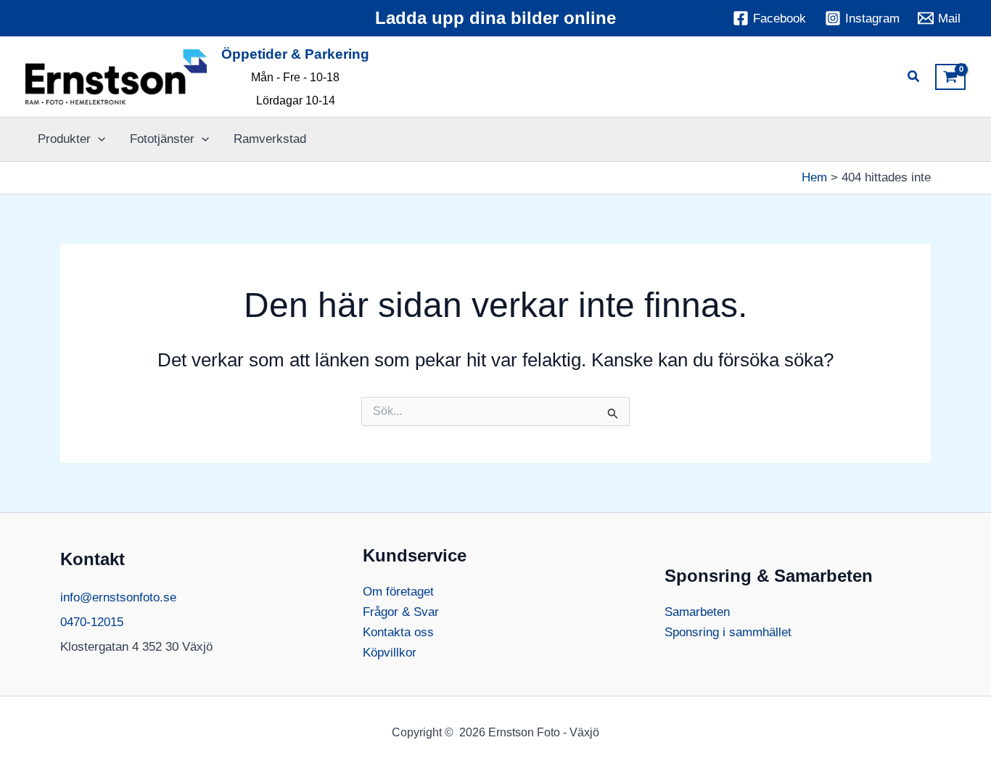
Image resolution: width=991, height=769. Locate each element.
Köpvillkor (389, 652)
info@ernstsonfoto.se (118, 597)
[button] (914, 78)
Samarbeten (697, 612)
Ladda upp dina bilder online (495, 18)
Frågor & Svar (401, 612)
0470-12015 (91, 622)
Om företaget (398, 592)
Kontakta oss (398, 632)
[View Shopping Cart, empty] (950, 77)
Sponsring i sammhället (728, 632)
